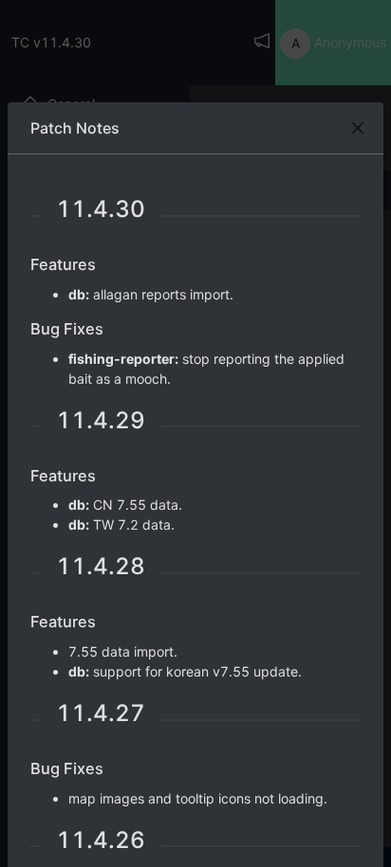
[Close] (357, 128)
